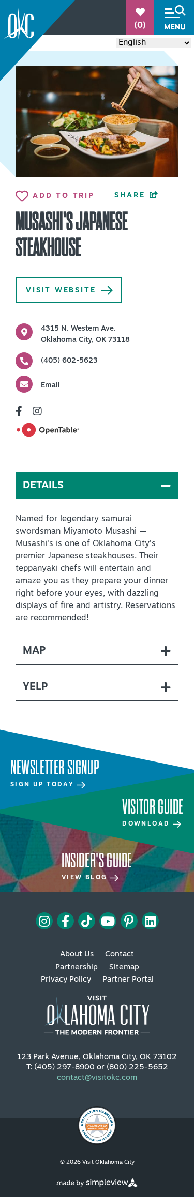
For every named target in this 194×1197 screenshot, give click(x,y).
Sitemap (124, 967)
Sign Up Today (43, 785)
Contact (119, 954)
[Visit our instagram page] (44, 921)
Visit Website (61, 290)
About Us (77, 954)
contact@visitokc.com (97, 1078)
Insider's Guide (97, 860)
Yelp (35, 687)
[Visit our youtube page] (108, 921)
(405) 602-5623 (69, 361)
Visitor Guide (153, 807)
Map (34, 651)
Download (147, 824)
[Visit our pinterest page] (128, 921)
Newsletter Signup (54, 767)
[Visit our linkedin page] (150, 921)
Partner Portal (128, 980)
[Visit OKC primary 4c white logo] (97, 1010)
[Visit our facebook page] (65, 921)
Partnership (76, 967)
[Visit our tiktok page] (86, 921)
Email (50, 386)
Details (43, 485)
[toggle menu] (174, 17)
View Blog (86, 878)
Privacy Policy (66, 980)
